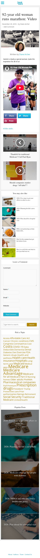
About (10, 554)
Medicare (18, 366)
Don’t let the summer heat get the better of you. (25, 240)
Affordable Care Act (20, 338)
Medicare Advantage (13, 371)
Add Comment (9, 27)
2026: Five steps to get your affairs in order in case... (25, 199)
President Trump (21, 388)
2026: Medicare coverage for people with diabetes (20, 474)
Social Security (12, 397)
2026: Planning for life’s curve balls (26, 209)
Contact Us (28, 554)
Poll (5, 385)
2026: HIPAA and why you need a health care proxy (20, 500)
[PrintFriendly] (10, 120)
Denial (28, 349)
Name (6, 289)
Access (6, 338)
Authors (16, 554)
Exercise (21, 352)
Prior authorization (13, 392)
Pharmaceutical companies (19, 382)
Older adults (8, 129)
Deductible (8, 349)
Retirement (30, 394)
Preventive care (11, 391)
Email (5, 297)
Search (31, 325)
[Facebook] (10, 115)
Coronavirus (20, 343)
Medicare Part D (18, 376)
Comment (6, 268)
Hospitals (21, 360)
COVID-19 (18, 346)
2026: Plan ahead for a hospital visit (26, 219)
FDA (28, 352)
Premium (11, 385)
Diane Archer (25, 24)
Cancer (6, 341)
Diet (14, 352)
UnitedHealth (21, 399)
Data (26, 346)
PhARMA (28, 379)
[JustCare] (20, 5)
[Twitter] (24, 115)
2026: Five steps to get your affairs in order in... (20, 422)
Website (6, 306)
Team (22, 554)
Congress (8, 343)
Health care (19, 358)
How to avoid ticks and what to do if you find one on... (26, 250)
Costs (7, 346)
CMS (31, 340)
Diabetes (7, 352)
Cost (29, 343)
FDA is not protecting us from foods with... (25, 230)
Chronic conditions (20, 341)
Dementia (19, 349)
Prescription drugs (20, 387)
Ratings (20, 394)
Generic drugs (10, 355)
